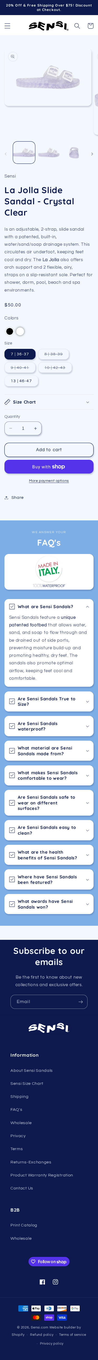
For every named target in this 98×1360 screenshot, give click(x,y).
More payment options (49, 481)
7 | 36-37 (20, 354)
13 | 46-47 (21, 381)
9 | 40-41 (23, 369)
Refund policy (41, 1335)
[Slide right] (92, 154)
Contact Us (21, 1188)
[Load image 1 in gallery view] (24, 152)
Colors (11, 318)
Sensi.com (39, 1327)
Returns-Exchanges (30, 1162)
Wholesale (21, 1123)
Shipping (19, 1096)
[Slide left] (5, 154)
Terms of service (72, 1335)
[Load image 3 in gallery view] (74, 152)
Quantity (12, 417)
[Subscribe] (80, 1002)
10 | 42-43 (58, 369)
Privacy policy (52, 1343)
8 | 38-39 (56, 356)
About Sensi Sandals (31, 1070)
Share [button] (17, 497)
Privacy (18, 1136)
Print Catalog (23, 1225)
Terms (16, 1149)
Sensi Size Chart (26, 1083)
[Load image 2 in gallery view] (49, 152)
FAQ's (16, 1109)
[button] (7, 26)
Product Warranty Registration (41, 1175)
